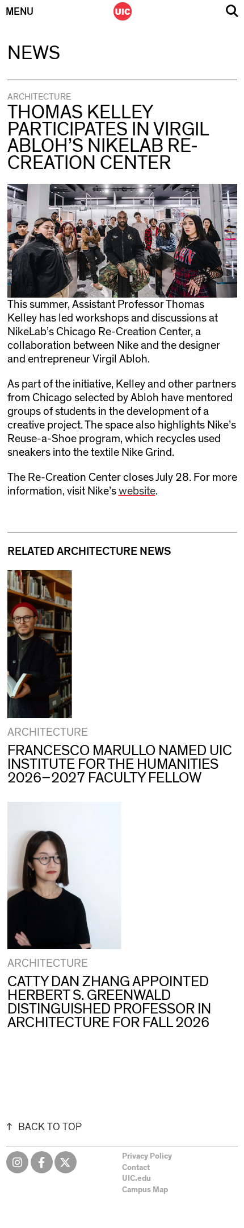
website (137, 491)
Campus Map (145, 1190)
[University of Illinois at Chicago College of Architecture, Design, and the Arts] (122, 11)
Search (232, 11)
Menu (19, 12)
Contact (136, 1168)
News (33, 53)
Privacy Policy (147, 1156)
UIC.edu (136, 1178)
